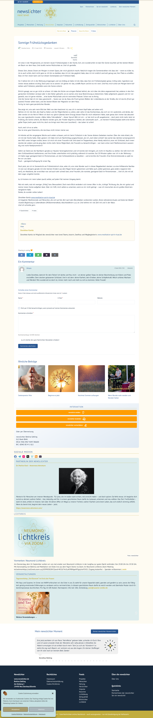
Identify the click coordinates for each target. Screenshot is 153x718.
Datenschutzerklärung (30, 714)
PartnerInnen (90, 7)
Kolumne (68, 25)
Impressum (42, 714)
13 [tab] (84, 661)
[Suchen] (134, 25)
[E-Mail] (46, 255)
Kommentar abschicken (28, 346)
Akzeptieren (16, 709)
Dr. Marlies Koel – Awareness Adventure (31, 466)
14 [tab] (87, 661)
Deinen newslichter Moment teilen (104, 634)
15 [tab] (91, 661)
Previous (33, 648)
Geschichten (84, 31)
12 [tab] (81, 661)
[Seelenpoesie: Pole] (31, 378)
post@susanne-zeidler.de (98, 588)
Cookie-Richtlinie (17, 714)
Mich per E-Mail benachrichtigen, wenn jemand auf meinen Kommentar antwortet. (48, 308)
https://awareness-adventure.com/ (29, 508)
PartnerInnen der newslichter (123, 693)
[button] (53, 693)
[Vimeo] (32, 456)
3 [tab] (53, 661)
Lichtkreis (113, 7)
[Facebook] (21, 255)
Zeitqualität (90, 25)
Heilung (40, 25)
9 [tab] (72, 661)
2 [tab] (50, 661)
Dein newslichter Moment (127, 7)
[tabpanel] (76, 648)
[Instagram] (23, 456)
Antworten (130, 268)
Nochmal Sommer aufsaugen (88, 395)
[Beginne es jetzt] (61, 378)
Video (93, 31)
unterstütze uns (37, 2)
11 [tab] (78, 661)
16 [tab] (94, 661)
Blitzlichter (101, 25)
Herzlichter (50, 25)
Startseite (115, 690)
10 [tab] (75, 661)
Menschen (30, 25)
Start (81, 7)
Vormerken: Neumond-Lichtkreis (29, 560)
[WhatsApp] (38, 255)
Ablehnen (41, 709)
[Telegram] (30, 255)
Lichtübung (79, 25)
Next (120, 648)
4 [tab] (56, 661)
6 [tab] (62, 661)
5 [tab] (59, 661)
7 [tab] (66, 661)
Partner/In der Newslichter (32, 461)
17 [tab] (97, 661)
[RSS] (36, 456)
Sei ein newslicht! (102, 7)
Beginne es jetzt (53, 395)
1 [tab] (47, 661)
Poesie (73, 31)
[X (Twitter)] (28, 456)
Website (100, 298)
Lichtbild (112, 25)
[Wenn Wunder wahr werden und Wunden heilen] (121, 378)
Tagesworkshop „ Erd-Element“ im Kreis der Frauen (35, 578)
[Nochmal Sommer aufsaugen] (91, 378)
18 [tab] (100, 661)
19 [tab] (103, 661)
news (34, 211)
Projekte (21, 25)
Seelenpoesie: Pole (25, 395)
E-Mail (60, 298)
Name (20, 298)
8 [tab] (69, 661)
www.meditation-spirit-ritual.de (43, 197)
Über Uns (121, 25)
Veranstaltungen (26, 574)
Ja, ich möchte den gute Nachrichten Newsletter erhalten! (40, 340)
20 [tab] (106, 661)
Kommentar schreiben (26, 313)
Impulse (60, 25)
